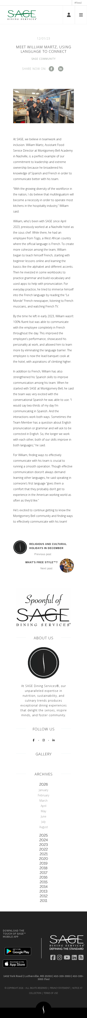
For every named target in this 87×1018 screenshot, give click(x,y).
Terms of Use (51, 992)
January (43, 790)
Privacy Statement (60, 987)
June (43, 816)
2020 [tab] (43, 858)
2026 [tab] (43, 784)
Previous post (42, 554)
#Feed (78, 2)
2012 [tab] (44, 895)
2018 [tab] (43, 867)
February (43, 795)
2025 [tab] (43, 835)
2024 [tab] (43, 839)
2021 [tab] (44, 853)
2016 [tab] (43, 877)
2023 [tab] (43, 844)
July (43, 822)
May (43, 811)
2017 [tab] (43, 872)
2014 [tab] (44, 886)
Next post (46, 568)
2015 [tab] (44, 881)
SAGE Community (43, 58)
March (43, 800)
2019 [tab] (43, 863)
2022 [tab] (43, 849)
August (43, 827)
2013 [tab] (43, 891)
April (43, 806)
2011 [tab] (43, 900)
